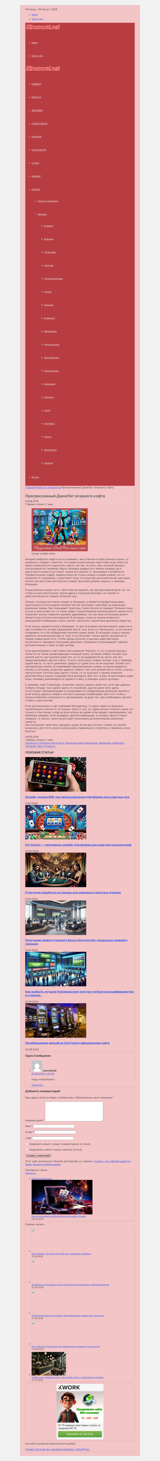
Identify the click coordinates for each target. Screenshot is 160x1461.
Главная (30, 487)
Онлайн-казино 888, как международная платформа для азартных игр (77, 797)
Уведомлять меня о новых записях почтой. (55, 1149)
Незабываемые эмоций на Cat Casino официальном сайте (67, 1043)
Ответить (37, 1085)
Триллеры (49, 423)
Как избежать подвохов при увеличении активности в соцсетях (66, 1346)
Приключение (51, 370)
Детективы (50, 252)
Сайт (28, 1138)
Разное (36, 189)
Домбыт (36, 176)
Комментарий (34, 1120)
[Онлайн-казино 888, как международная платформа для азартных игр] (55, 790)
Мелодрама (50, 331)
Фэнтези (48, 463)
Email (29, 1132)
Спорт (47, 410)
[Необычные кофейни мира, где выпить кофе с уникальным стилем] (49, 1374)
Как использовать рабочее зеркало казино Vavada (59, 1216)
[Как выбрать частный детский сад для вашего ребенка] (49, 1251)
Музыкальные (51, 344)
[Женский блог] (42, 28)
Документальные (53, 278)
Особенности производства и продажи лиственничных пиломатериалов (70, 1284)
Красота (36, 97)
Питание (37, 137)
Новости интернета (48, 201)
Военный (48, 239)
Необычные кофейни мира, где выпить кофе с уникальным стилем (67, 1377)
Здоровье (37, 110)
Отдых (35, 163)
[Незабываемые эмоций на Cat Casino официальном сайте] (55, 1036)
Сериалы (49, 397)
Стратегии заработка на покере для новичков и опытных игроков (73, 892)
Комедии (48, 305)
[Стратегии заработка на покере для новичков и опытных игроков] (55, 886)
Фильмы (42, 214)
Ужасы (48, 436)
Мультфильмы (51, 357)
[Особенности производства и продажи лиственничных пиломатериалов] (49, 1282)
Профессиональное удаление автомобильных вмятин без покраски (68, 1315)
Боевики (48, 225)
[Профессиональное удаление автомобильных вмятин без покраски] (49, 1312)
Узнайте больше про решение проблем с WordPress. (57, 1449)
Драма (47, 291)
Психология (39, 150)
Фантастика (50, 450)
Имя (28, 1126)
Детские (48, 265)
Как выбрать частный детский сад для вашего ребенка (61, 1253)
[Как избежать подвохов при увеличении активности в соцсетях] (49, 1343)
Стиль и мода (39, 123)
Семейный (49, 384)
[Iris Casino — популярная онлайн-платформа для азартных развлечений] (55, 838)
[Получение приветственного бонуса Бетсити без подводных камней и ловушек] (55, 934)
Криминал (49, 318)
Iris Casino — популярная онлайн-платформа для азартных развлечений (78, 845)
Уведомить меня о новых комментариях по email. (60, 1144)
